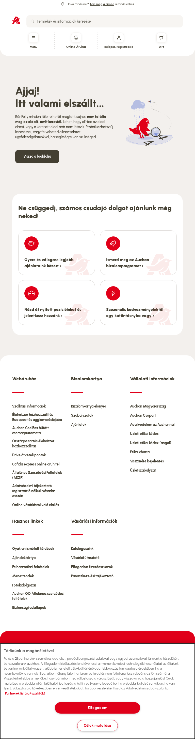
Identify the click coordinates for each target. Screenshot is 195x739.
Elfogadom (97, 707)
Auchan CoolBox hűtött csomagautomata (30, 430)
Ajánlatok (78, 425)
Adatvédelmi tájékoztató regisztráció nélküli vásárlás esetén (33, 491)
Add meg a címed (102, 4)
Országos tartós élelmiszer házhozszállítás (33, 443)
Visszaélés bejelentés (147, 461)
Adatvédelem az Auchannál (152, 425)
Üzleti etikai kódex (144, 434)
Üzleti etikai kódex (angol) (150, 443)
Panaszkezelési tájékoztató (92, 576)
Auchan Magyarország (148, 406)
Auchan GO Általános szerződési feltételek (38, 596)
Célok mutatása (97, 725)
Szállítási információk (29, 406)
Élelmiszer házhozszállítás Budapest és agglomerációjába (37, 417)
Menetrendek (23, 576)
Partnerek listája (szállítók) (25, 693)
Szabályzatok (82, 415)
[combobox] (104, 21)
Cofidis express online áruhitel (35, 464)
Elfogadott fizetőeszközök (92, 567)
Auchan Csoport (143, 415)
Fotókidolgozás (24, 585)
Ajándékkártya (24, 558)
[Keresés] (32, 21)
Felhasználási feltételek (30, 567)
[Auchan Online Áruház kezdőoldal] (16, 20)
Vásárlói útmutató (85, 558)
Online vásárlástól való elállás (35, 505)
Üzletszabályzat (143, 470)
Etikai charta (140, 452)
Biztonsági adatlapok (29, 608)
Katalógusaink (82, 549)
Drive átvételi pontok (29, 455)
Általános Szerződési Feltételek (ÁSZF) (37, 475)
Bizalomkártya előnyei (88, 406)
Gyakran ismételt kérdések (33, 549)
